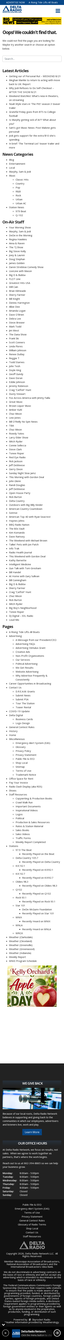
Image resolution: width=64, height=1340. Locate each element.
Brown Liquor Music (20, 405)
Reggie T (14, 358)
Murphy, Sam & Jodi (20, 171)
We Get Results (24, 667)
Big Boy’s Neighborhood (22, 607)
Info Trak (14, 548)
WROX (19, 933)
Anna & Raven (17, 243)
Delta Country (17, 500)
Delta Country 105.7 (27, 857)
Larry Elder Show (18, 437)
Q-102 (19, 215)
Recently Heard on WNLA (36, 929)
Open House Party (19, 493)
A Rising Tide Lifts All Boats (43, 2)
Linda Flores (16, 346)
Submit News (23, 695)
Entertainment (17, 163)
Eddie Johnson (17, 382)
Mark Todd (15, 326)
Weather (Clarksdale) (21, 937)
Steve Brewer (17, 322)
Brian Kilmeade (17, 290)
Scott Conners (17, 342)
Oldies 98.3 (22, 881)
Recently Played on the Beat (38, 854)
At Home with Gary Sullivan (24, 576)
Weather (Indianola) (20, 953)
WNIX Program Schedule (23, 961)
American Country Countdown (25, 508)
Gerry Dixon (16, 469)
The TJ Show (16, 247)
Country (20, 183)
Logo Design (23, 723)
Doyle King (15, 370)
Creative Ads (23, 651)
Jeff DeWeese (17, 465)
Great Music (16, 401)
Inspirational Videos (27, 810)
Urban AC (21, 203)
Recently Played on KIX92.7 (37, 877)
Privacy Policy (23, 750)
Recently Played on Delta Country (41, 861)
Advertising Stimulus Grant (30, 647)
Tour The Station (25, 703)
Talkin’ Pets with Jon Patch (24, 544)
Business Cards (24, 719)
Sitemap (20, 766)
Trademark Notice (26, 774)
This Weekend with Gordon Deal (27, 556)
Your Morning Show (20, 227)
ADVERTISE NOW (15, 2)
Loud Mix (14, 619)
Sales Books (22, 830)
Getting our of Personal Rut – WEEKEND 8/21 (35, 76)
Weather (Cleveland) (20, 941)
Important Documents (28, 806)
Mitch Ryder (16, 441)
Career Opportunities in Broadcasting (30, 683)
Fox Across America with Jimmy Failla (29, 397)
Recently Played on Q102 (36, 893)
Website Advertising (27, 671)
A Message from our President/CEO (36, 640)
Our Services (23, 659)
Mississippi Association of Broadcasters (36, 1261)
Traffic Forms (23, 838)
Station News (16, 207)
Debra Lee (15, 318)
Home (12, 735)
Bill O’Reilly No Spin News (23, 421)
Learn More (32, 1132)
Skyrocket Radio (41, 1319)
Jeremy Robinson (18, 386)
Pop (18, 187)
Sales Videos (23, 834)
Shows (12, 790)
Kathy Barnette (17, 560)
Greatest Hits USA (19, 283)
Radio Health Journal (20, 552)
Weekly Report (17, 957)
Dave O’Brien (16, 314)
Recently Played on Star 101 (38, 913)
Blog (11, 159)
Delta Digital (16, 715)
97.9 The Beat (24, 850)
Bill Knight (14, 298)
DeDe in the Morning (20, 235)
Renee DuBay (16, 354)
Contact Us (15, 687)
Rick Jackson (15, 461)
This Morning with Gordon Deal (26, 477)
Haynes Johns (16, 520)
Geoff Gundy (16, 374)
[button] (58, 11)
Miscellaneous (17, 739)
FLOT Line (15, 279)
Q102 (19, 889)
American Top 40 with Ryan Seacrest (30, 516)
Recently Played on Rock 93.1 (38, 901)
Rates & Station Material (29, 826)
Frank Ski (14, 338)
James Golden (17, 263)
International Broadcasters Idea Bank (32, 1266)
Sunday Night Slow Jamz (22, 473)
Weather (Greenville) (20, 945)
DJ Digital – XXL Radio (21, 615)
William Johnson (17, 350)
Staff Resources (18, 794)
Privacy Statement (26, 754)
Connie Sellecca (17, 445)
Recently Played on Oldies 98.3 (39, 885)
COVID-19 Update (19, 711)
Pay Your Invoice (18, 782)
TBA (11, 425)
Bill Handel (15, 572)
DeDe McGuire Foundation (37, 909)
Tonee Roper (16, 453)
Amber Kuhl (15, 409)
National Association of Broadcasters (27, 1264)
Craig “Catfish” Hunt (20, 390)
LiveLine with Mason (20, 271)
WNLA (19, 925)
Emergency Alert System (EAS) (33, 743)
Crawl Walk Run (24, 802)
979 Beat (21, 211)
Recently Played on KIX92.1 (37, 869)
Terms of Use (23, 770)
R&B (18, 191)
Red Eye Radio (17, 457)
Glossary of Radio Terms (32, 1224)
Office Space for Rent (21, 778)
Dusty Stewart (17, 393)
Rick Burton (15, 497)
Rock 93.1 (21, 897)
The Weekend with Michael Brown (28, 540)
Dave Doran (15, 378)
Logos (19, 814)
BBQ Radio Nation (19, 524)
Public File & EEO (25, 758)
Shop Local (22, 762)
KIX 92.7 (20, 873)
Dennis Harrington (19, 302)
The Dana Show (18, 334)
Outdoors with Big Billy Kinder (26, 504)
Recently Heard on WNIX (36, 921)
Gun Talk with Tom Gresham (25, 568)
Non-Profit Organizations (30, 655)
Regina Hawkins (18, 239)
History (13, 731)
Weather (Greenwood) (22, 949)
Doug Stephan (17, 259)
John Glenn (15, 481)
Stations (13, 846)
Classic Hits (22, 179)
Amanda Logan (17, 310)
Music (12, 175)
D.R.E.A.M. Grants (25, 691)
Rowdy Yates (16, 433)
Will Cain (13, 286)
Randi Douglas (17, 485)
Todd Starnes (16, 362)
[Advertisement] (32, 986)
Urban (19, 199)
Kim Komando (17, 532)
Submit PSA (22, 699)
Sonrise (13, 512)
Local (12, 167)
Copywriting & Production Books (34, 798)
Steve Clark (15, 449)
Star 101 (20, 905)
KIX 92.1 (20, 865)
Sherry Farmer (17, 294)
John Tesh (14, 366)
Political (20, 818)
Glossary (21, 747)
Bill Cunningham (17, 580)
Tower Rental (23, 707)
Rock (18, 195)
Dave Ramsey (17, 536)
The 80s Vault (17, 528)
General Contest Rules (21, 727)
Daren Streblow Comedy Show (26, 267)
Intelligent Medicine (20, 564)
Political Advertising (27, 663)
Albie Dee (14, 306)
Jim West (14, 330)
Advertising (15, 636)
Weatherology (51, 1322)
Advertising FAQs (25, 643)
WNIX (19, 917)
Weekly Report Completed (31, 842)
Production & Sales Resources (33, 822)
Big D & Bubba (17, 275)
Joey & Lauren (17, 255)
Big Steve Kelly (17, 251)
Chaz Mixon (15, 413)
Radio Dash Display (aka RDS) (25, 786)
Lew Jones (15, 417)
